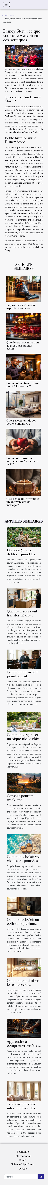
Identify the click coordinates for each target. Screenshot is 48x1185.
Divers (12, 15)
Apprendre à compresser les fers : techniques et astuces (24, 1045)
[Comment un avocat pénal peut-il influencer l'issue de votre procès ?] (24, 659)
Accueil (4, 15)
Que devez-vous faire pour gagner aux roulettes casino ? (23, 346)
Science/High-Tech (22, 1164)
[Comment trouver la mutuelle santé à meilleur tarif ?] (23, 442)
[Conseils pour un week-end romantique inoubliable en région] (24, 782)
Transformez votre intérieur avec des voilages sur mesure (22, 1108)
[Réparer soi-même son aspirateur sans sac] (23, 289)
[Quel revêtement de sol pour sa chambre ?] (23, 404)
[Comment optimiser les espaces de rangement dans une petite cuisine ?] (24, 967)
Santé (22, 1160)
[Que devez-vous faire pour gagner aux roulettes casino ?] (23, 326)
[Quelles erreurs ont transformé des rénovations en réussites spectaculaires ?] (24, 598)
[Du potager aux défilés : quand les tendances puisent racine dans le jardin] (24, 537)
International (23, 1156)
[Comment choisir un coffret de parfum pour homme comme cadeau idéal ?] (24, 906)
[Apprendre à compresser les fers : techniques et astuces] (24, 1028)
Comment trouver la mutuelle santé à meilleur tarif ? (22, 461)
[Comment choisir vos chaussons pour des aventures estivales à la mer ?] (24, 843)
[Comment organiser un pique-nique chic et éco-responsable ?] (24, 721)
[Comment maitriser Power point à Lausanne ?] (23, 367)
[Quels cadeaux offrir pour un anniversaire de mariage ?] (23, 482)
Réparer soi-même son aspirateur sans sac (20, 306)
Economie (23, 1152)
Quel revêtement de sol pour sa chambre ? (21, 422)
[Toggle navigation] (6, 4)
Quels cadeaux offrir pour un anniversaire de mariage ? (22, 502)
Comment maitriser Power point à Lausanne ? (23, 384)
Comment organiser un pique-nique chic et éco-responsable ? (23, 739)
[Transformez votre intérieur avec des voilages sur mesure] (24, 1091)
